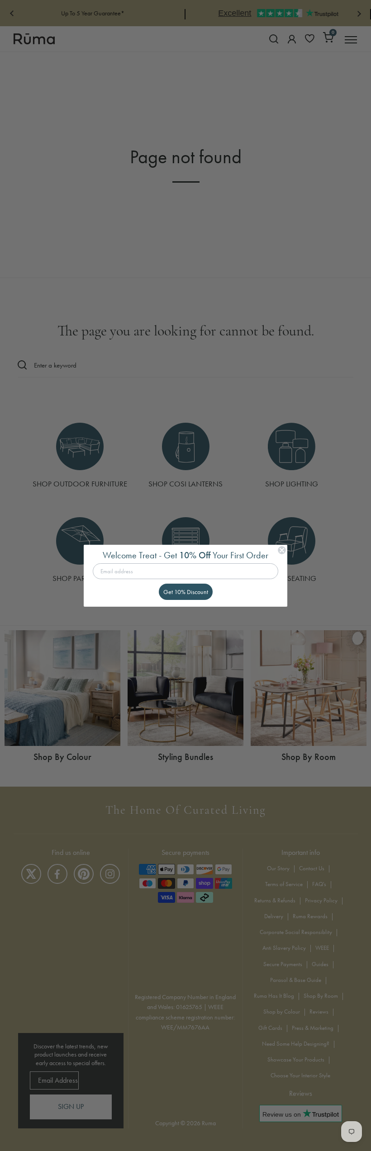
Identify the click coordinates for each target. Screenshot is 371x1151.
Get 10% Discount (185, 592)
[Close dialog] (281, 550)
